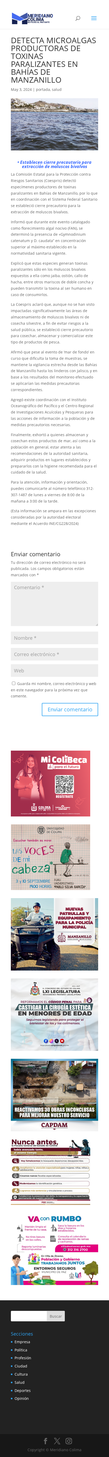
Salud (20, 1382)
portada (43, 89)
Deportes (23, 1390)
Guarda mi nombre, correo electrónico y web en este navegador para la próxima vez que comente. (53, 690)
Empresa (22, 1341)
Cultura (21, 1374)
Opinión (22, 1398)
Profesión (23, 1357)
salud (57, 89)
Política (21, 1349)
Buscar (56, 1316)
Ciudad (21, 1366)
